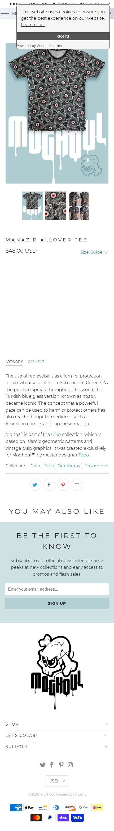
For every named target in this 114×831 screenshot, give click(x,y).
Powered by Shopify (70, 794)
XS (49, 276)
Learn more (33, 24)
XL (61, 276)
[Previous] (9, 113)
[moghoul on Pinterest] (61, 765)
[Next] (104, 113)
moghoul (47, 794)
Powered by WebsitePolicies (39, 46)
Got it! (63, 36)
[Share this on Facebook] (49, 485)
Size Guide (92, 252)
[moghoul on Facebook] (52, 765)
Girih (35, 465)
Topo (83, 455)
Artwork (14, 362)
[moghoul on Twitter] (43, 765)
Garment (36, 362)
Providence (96, 465)
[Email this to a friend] (77, 485)
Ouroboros (69, 465)
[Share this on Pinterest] (63, 485)
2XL (75, 276)
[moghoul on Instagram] (70, 765)
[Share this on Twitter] (35, 485)
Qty (9, 292)
